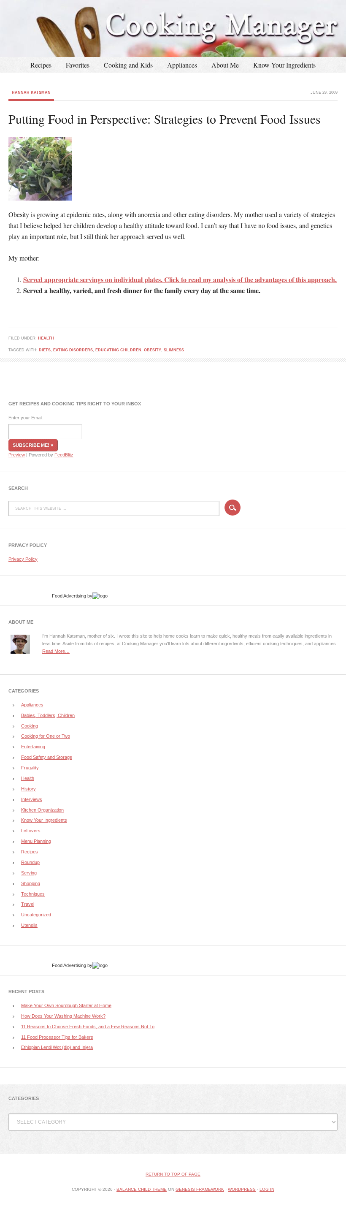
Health (46, 338)
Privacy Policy (23, 559)
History (28, 788)
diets (45, 350)
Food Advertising (69, 595)
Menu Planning (36, 841)
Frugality (30, 767)
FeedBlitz (63, 454)
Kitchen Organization (42, 809)
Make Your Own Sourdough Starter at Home (66, 1005)
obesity (152, 350)
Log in (267, 1189)
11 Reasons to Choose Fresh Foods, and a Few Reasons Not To (87, 1026)
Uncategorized (36, 914)
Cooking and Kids (128, 64)
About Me (225, 64)
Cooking (29, 725)
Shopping (30, 883)
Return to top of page (173, 1174)
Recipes (40, 64)
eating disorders (73, 350)
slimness (174, 350)
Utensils (29, 925)
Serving (29, 872)
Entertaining (33, 746)
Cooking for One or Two (45, 736)
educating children (118, 350)
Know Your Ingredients (284, 64)
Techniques (33, 893)
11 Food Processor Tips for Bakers (57, 1037)
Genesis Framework (200, 1189)
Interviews (31, 799)
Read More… (56, 651)
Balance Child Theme (141, 1189)
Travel (27, 904)
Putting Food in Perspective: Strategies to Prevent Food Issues (164, 118)
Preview (16, 454)
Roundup (30, 862)
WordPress (242, 1189)
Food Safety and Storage (46, 757)
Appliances (182, 64)
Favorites (77, 64)
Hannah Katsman (31, 92)
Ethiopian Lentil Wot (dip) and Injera (57, 1047)
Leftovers (31, 830)
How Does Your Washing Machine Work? (63, 1016)
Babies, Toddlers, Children (48, 715)
